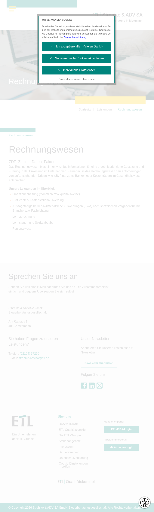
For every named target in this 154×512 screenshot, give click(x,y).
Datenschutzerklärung (75, 37)
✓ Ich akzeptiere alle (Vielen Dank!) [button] (77, 46)
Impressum (88, 79)
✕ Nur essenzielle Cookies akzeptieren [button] (76, 58)
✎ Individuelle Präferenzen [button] (77, 70)
